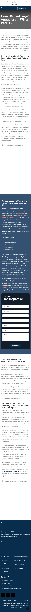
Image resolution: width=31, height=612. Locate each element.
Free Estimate (22, 9)
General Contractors (19, 560)
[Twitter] (8, 595)
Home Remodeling (19, 564)
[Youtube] (13, 595)
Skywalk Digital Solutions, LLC (19, 605)
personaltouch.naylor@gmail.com (12, 2)
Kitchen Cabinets (18, 568)
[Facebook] (3, 595)
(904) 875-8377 (14, 4)
